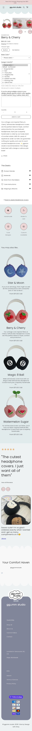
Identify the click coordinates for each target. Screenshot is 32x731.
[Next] (8, 489)
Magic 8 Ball (16, 375)
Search (9, 676)
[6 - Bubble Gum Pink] (15, 79)
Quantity (3, 110)
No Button (15, 50)
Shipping (3, 43)
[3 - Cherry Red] (15, 73)
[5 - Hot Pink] (15, 77)
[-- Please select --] (15, 65)
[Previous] (3, 489)
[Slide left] (20, 32)
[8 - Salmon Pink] (15, 83)
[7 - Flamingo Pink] (15, 81)
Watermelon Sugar (16, 421)
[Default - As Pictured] (15, 67)
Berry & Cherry (16, 328)
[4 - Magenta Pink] (15, 75)
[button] (4, 7)
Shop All (9, 625)
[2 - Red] (15, 71)
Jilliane (3, 538)
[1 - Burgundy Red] (15, 69)
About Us (10, 629)
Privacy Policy (11, 684)
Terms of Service (12, 680)
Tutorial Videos (12, 633)
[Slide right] (30, 32)
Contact (9, 637)
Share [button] (5, 156)
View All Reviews (7, 482)
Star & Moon (16, 283)
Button (5, 50)
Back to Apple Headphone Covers (16, 200)
